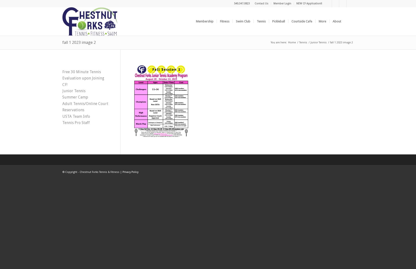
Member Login (282, 3)
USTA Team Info (76, 116)
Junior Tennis (73, 91)
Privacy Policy (130, 172)
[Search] (349, 21)
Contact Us (261, 3)
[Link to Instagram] (342, 3)
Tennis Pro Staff (76, 122)
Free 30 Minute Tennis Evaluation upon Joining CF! (83, 78)
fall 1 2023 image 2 (79, 42)
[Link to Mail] (350, 3)
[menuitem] (261, 3)
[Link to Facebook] (328, 3)
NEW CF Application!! (309, 3)
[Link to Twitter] (335, 3)
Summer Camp (75, 97)
